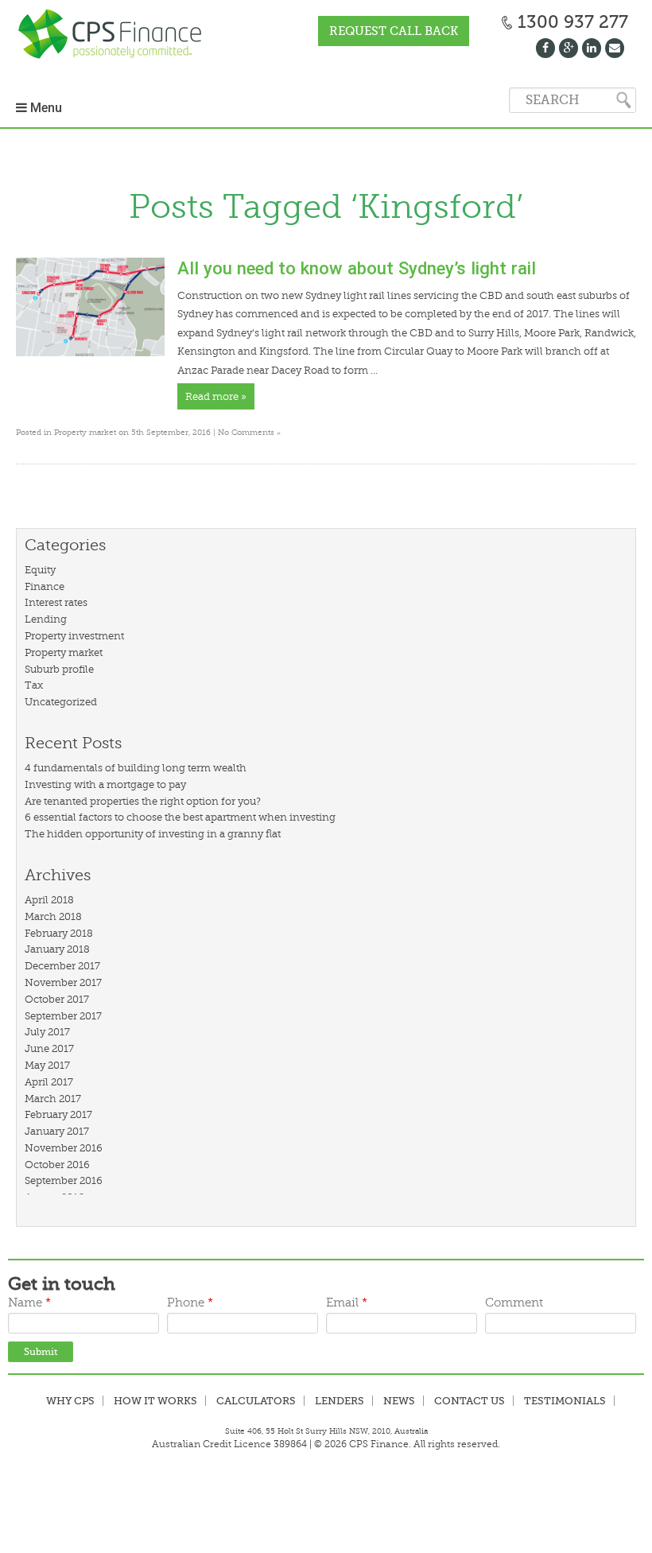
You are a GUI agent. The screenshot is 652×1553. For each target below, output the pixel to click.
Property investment (74, 636)
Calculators (256, 1401)
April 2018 (49, 900)
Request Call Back (393, 31)
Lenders (339, 1401)
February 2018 (59, 933)
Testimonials (565, 1401)
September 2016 (64, 1180)
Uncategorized (61, 702)
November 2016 (64, 1148)
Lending (46, 619)
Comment (514, 1303)
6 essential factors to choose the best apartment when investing (180, 817)
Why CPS (70, 1401)
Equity (40, 570)
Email (346, 1303)
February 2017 (58, 1114)
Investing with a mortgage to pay (105, 784)
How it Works (155, 1401)
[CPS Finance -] (114, 35)
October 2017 (57, 999)
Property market (85, 432)
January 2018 (57, 949)
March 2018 (53, 916)
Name (29, 1303)
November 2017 (63, 982)
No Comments (249, 432)
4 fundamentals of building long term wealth (135, 768)
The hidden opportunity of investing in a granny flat (153, 834)
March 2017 (53, 1099)
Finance (44, 586)
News (399, 1401)
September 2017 (63, 1016)
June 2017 (49, 1048)
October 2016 (57, 1165)
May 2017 (47, 1065)
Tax (34, 685)
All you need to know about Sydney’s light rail (356, 268)
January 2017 (57, 1131)
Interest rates (56, 602)
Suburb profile (59, 669)
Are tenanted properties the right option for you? (143, 801)
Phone (190, 1303)
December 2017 (62, 966)
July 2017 (47, 1032)
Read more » (215, 396)
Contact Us (469, 1401)
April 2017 (49, 1082)
